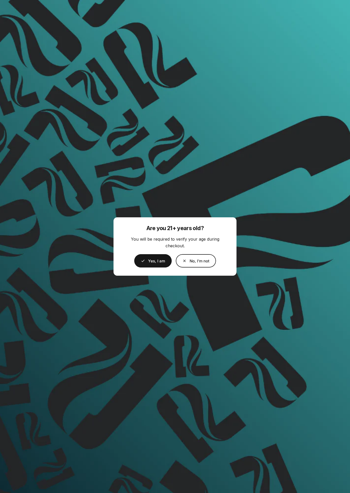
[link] (196, 260)
